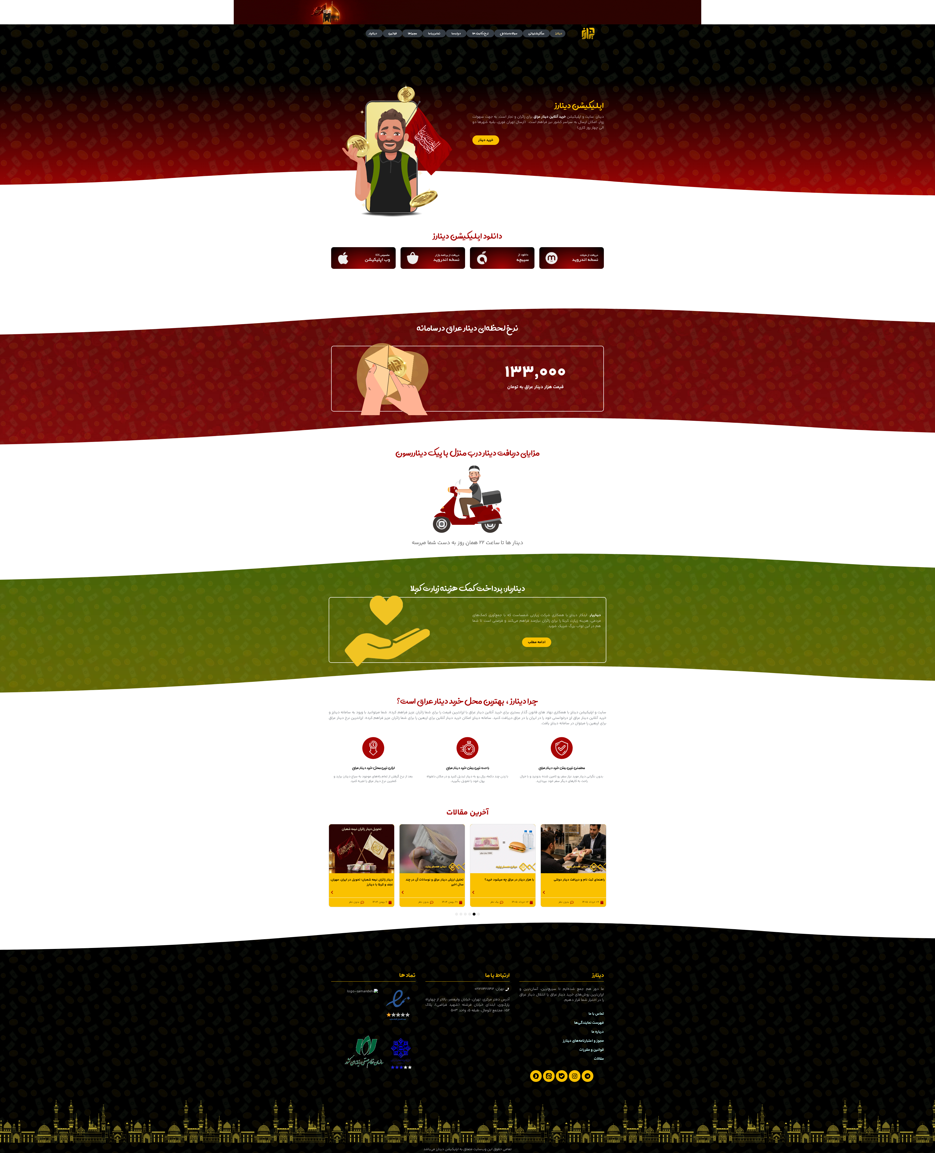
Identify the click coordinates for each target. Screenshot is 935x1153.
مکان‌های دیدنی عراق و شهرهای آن (369, 879)
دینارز (558, 33)
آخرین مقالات (467, 813)
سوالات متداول (508, 33)
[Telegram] (587, 1076)
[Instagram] (574, 1076)
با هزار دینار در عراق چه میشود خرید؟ (580, 879)
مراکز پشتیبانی (536, 33)
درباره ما (456, 33)
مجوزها (412, 33)
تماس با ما (434, 33)
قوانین (392, 33)
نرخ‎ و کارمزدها (480, 33)
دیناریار (373, 33)
